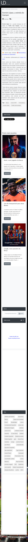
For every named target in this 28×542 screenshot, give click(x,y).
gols (15, 439)
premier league (9, 464)
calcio (21, 422)
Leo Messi (7, 444)
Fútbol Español (8, 439)
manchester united (9, 458)
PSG (16, 464)
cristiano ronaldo (19, 430)
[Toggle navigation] (25, 2)
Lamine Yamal (19, 442)
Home (3, 9)
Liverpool (21, 453)
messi (21, 458)
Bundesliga (14, 422)
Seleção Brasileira (9, 470)
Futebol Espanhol (9, 436)
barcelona (20, 416)
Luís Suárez (7, 456)
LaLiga (12, 442)
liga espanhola (8, 450)
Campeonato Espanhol (10, 425)
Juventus (7, 442)
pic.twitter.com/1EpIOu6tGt (8, 54)
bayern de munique (18, 419)
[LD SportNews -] (5, 3)
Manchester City (19, 456)
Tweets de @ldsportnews (14, 338)
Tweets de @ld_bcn (14, 336)
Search (21, 313)
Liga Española (19, 450)
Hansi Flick (20, 439)
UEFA (22, 470)
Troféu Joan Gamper (16, 105)
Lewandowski (20, 444)
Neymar (7, 461)
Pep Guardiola (19, 461)
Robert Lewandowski (18, 467)
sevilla (17, 470)
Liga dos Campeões (9, 447)
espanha (7, 433)
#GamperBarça (22, 52)
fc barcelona (22, 102)
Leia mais (7, 173)
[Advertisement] (14, 293)
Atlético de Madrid (9, 416)
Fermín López (6, 105)
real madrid (8, 467)
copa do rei (7, 430)
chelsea (21, 428)
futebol (21, 433)
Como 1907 (13, 102)
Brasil (6, 422)
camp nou (20, 425)
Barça (7, 102)
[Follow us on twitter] (21, 320)
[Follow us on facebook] (23, 320)
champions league (9, 428)
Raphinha (21, 464)
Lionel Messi (8, 453)
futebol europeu (19, 436)
